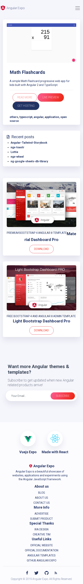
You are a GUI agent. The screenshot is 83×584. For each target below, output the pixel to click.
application (52, 117)
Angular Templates (41, 555)
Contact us (41, 502)
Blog (41, 492)
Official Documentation (41, 550)
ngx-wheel (17, 156)
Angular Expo (15, 8)
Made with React (55, 452)
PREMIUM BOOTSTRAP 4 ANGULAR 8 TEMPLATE (37, 232)
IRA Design (41, 529)
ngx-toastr (17, 147)
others (14, 117)
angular (38, 117)
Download (41, 249)
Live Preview (50, 97)
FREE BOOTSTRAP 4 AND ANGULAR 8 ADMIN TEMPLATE (41, 316)
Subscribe (62, 395)
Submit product (41, 518)
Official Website (41, 545)
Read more (24, 97)
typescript (25, 117)
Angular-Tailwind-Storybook (29, 142)
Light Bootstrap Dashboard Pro (41, 321)
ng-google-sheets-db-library (29, 161)
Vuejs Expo (28, 452)
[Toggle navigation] (77, 8)
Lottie (14, 152)
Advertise (42, 513)
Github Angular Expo (41, 560)
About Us (41, 497)
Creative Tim (41, 534)
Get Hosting (26, 105)
